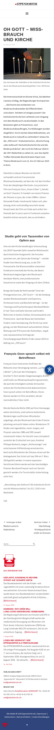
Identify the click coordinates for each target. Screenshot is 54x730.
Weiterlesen (10, 600)
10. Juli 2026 (7, 664)
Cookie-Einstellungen (40, 717)
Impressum (41, 713)
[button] (5, 725)
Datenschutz (10, 717)
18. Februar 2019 (9, 45)
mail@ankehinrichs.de (12, 682)
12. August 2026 (8, 605)
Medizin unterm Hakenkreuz (12, 526)
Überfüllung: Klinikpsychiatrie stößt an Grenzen (42, 527)
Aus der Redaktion (12, 570)
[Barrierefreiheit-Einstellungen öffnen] (49, 369)
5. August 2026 (8, 636)
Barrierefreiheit (23, 717)
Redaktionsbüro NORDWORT (26, 691)
